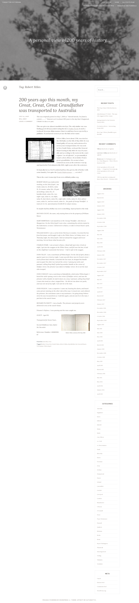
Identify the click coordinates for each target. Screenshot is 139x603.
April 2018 (100, 247)
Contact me (106, 2)
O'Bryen (99, 507)
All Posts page (128, 2)
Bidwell (99, 425)
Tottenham (40, 346)
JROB (51, 129)
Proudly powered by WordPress (56, 600)
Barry (98, 417)
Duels (98, 449)
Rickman (99, 531)
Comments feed (101, 586)
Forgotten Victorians (11, 2)
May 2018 (99, 243)
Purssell (99, 523)
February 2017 (101, 300)
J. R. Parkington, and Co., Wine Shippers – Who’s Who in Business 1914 (107, 161)
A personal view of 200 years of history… (69, 40)
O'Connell (100, 511)
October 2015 (101, 357)
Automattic (91, 600)
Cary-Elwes (100, 437)
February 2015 (101, 373)
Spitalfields (71, 344)
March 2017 (100, 296)
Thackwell (100, 547)
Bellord (99, 421)
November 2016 (101, 312)
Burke (98, 433)
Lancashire (100, 486)
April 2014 (100, 386)
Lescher (99, 490)
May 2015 (99, 361)
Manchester (100, 502)
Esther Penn (45, 344)
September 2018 (101, 226)
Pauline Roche (73, 129)
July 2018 (99, 234)
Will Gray (99, 177)
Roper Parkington (102, 543)
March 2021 (100, 198)
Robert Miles (64, 344)
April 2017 (100, 292)
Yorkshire (100, 564)
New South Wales (54, 344)
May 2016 (100, 337)
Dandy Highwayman (64, 172)
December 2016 (101, 308)
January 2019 (100, 214)
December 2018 (101, 218)
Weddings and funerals (127, 6)
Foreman (99, 461)
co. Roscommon (101, 445)
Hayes (99, 478)
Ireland (99, 482)
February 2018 (101, 251)
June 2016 (100, 333)
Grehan (99, 470)
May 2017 (99, 288)
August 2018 (100, 230)
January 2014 (100, 390)
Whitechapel (47, 346)
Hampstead (100, 474)
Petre (98, 515)
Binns (98, 429)
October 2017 (101, 267)
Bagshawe (100, 412)
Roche (99, 535)
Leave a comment (26, 121)
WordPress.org (101, 591)
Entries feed (100, 582)
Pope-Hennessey (102, 519)
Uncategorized (101, 551)
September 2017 (101, 271)
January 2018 (100, 255)
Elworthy (99, 453)
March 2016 (100, 345)
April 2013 (100, 394)
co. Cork (99, 441)
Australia (45, 341)
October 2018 (101, 222)
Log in (99, 578)
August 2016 (100, 324)
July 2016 (99, 328)
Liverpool (100, 494)
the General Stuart (80, 344)
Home (117, 2)
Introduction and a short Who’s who (98, 6)
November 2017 (101, 263)
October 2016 (101, 316)
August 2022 (100, 194)
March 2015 (100, 369)
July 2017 (99, 279)
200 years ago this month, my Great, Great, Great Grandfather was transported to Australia (51, 105)
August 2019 (100, 210)
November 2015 (101, 353)
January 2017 (100, 304)
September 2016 (102, 320)
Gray (49, 341)
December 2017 (101, 259)
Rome (98, 539)
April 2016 (100, 341)
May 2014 (100, 382)
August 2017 (100, 275)
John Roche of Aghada (107, 149)
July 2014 (99, 377)
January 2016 (100, 349)
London (99, 498)
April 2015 (100, 365)
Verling (99, 556)
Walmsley (100, 560)
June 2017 (99, 283)
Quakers (99, 527)
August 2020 (100, 202)
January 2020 (101, 206)
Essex (99, 457)
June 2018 (99, 238)
